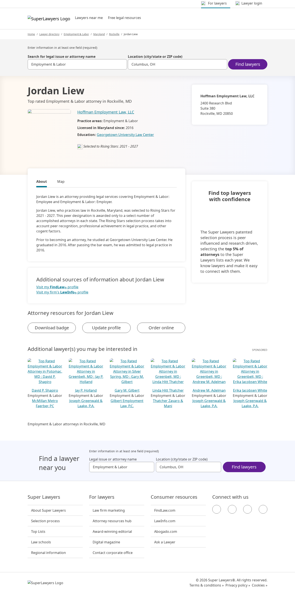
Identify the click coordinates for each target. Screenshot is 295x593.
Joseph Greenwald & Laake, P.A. (86, 403)
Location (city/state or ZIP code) (155, 56)
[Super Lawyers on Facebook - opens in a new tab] (216, 509)
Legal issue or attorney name (113, 459)
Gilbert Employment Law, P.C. (127, 403)
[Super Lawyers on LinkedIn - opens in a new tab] (263, 509)
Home (31, 34)
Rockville (114, 34)
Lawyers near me (89, 17)
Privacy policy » (237, 585)
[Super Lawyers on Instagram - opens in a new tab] (232, 509)
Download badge (52, 328)
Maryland (99, 34)
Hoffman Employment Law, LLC (105, 112)
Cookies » (259, 585)
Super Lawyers (44, 497)
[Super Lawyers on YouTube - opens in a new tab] (247, 509)
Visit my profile (57, 287)
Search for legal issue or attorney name (61, 56)
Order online (161, 328)
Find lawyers (247, 64)
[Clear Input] (121, 64)
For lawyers (101, 497)
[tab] (41, 182)
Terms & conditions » (206, 585)
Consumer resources (174, 497)
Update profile (106, 328)
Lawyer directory (49, 34)
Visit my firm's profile (62, 292)
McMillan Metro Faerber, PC (45, 403)
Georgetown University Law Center (125, 134)
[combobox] (77, 64)
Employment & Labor (76, 34)
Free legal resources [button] (124, 17)
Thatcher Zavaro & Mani (168, 403)
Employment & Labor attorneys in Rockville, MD (66, 424)
